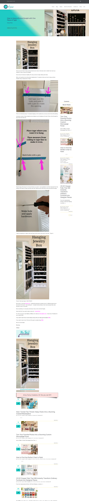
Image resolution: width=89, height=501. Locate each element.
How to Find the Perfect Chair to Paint (29, 457)
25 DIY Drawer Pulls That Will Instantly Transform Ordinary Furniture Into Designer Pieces (36, 479)
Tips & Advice (35, 438)
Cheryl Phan (19, 415)
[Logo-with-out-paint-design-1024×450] (9, 4)
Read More (56, 420)
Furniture (34, 481)
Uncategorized (34, 415)
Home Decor (15, 27)
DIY (11, 27)
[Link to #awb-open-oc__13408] (80, 1)
